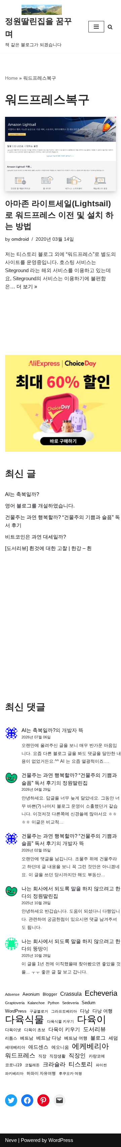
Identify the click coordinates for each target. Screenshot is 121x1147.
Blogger (50, 994)
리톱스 (11, 1038)
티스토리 (81, 1064)
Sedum (88, 1002)
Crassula (71, 994)
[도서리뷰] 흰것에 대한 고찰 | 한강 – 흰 (48, 548)
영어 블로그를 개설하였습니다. (40, 506)
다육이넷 (13, 1029)
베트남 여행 (75, 1038)
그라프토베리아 (64, 1011)
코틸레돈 (32, 1065)
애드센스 (38, 1047)
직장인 (77, 1055)
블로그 (98, 1038)
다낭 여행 (102, 1011)
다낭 (84, 1011)
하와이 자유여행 (41, 1073)
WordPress (16, 1011)
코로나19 (13, 1065)
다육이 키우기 (64, 1029)
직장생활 (57, 1056)
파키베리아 (14, 1073)
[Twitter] (11, 1100)
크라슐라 (54, 1064)
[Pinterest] (43, 1100)
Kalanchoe (36, 1003)
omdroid (20, 239)
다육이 (91, 1019)
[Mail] (59, 1100)
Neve (11, 1140)
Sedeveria (70, 1003)
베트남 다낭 (48, 1038)
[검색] (110, 26)
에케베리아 (90, 1046)
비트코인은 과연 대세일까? (35, 537)
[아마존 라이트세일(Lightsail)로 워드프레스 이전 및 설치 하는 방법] (60, 154)
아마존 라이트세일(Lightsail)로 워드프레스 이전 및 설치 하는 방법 (59, 215)
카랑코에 (97, 1056)
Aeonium (31, 994)
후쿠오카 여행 (70, 1073)
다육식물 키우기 (60, 1021)
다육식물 (24, 1019)
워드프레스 (20, 1055)
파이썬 (101, 1065)
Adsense (12, 994)
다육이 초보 (34, 1029)
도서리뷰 (94, 1029)
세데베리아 (15, 1047)
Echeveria (101, 993)
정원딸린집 (75, 783)
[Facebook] (27, 1100)
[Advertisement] (60, 626)
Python (53, 1003)
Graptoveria (15, 1003)
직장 (42, 1056)
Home (11, 78)
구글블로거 (39, 1011)
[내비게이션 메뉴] (96, 26)
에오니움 (60, 1047)
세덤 (113, 1038)
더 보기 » (26, 286)
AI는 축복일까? (22, 494)
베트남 (26, 1038)
